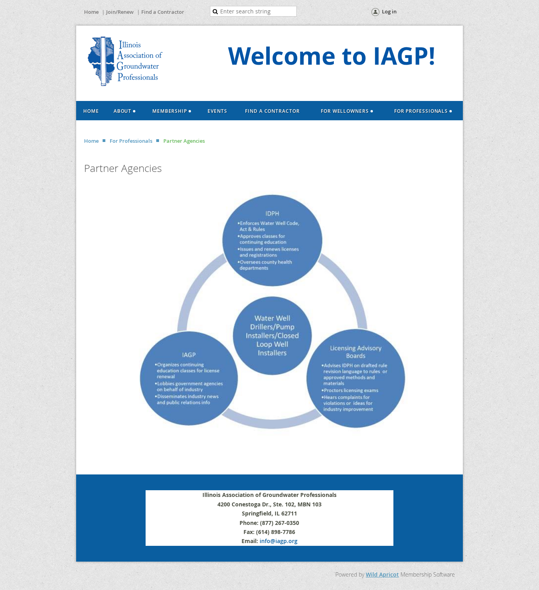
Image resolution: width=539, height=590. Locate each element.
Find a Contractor (162, 11)
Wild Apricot (382, 574)
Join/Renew (120, 11)
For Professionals (131, 140)
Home (91, 11)
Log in (389, 11)
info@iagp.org (279, 541)
